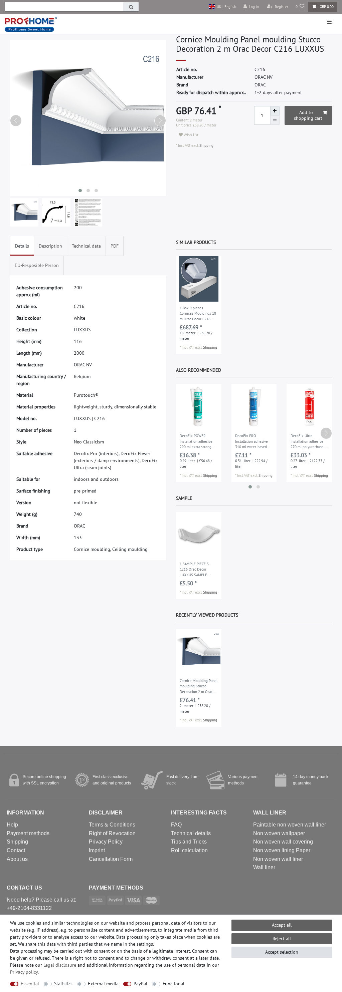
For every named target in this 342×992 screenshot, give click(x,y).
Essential (30, 984)
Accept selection (281, 952)
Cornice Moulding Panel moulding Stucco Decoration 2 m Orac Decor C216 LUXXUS (198, 686)
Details (22, 246)
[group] (198, 279)
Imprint (97, 850)
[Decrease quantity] (275, 120)
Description (50, 246)
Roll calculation (189, 850)
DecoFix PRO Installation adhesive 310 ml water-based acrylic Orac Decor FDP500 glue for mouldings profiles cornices (251, 441)
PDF (115, 246)
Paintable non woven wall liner (289, 825)
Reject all (282, 939)
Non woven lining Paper (281, 850)
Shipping (205, 145)
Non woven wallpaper (279, 833)
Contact (16, 850)
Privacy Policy (106, 842)
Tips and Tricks (189, 842)
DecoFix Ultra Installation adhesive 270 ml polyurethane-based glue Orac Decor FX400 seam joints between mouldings (309, 441)
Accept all (282, 925)
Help (12, 825)
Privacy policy (24, 972)
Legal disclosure (59, 965)
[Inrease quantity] (275, 110)
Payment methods (28, 833)
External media (103, 984)
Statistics (63, 984)
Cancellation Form (111, 859)
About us (17, 859)
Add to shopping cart (308, 115)
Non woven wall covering (283, 842)
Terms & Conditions (112, 825)
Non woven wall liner (278, 859)
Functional (173, 984)
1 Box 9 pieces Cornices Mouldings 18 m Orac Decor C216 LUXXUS (198, 314)
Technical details (191, 833)
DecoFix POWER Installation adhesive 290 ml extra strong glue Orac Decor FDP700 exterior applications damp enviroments (196, 441)
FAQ (176, 825)
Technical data (86, 246)
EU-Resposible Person (37, 265)
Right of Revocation (112, 833)
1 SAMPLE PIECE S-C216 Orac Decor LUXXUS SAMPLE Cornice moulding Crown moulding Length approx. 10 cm (197, 570)
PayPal (140, 984)
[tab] (22, 246)
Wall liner (264, 867)
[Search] (131, 6)
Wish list (190, 134)
